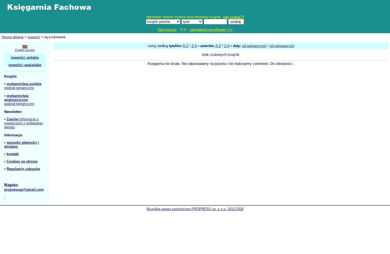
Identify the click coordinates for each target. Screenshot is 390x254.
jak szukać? (233, 17)
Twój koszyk (166, 30)
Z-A (194, 46)
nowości (34, 37)
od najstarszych (254, 46)
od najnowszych (282, 46)
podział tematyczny (19, 88)
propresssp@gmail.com (24, 190)
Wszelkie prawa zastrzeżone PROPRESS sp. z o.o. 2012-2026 (195, 209)
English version (25, 50)
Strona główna (12, 37)
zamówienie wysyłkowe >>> (211, 30)
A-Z (185, 46)
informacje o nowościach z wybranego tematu (23, 123)
